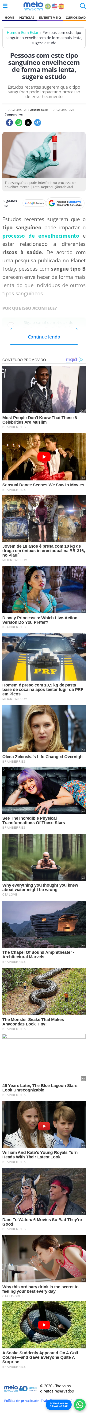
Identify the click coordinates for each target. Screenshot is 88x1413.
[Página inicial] (33, 6)
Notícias (26, 17)
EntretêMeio (50, 17)
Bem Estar (30, 32)
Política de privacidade (21, 1400)
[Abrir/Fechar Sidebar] (5, 6)
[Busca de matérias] (83, 7)
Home (10, 17)
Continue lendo (44, 337)
